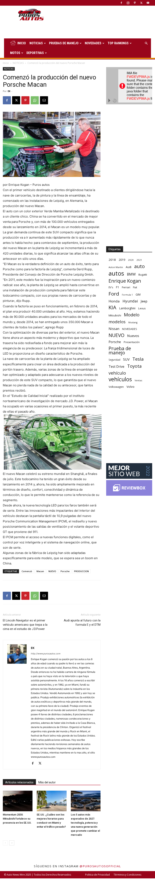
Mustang (132, 322)
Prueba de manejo (120, 350)
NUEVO (52, 571)
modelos (117, 322)
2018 (112, 260)
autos (116, 273)
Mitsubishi (115, 315)
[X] (141, 3)
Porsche (65, 571)
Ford (114, 294)
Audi (128, 267)
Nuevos (133, 336)
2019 (122, 260)
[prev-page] (5, 842)
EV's (111, 287)
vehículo (117, 373)
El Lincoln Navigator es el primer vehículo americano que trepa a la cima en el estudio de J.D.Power (25, 625)
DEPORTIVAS (35, 53)
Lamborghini (127, 308)
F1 (117, 287)
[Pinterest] (135, 3)
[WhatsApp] (35, 100)
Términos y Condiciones (127, 874)
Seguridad (114, 359)
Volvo (130, 387)
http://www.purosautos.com (46, 653)
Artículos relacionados (19, 782)
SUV (126, 359)
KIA (112, 307)
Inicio (6, 63)
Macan (40, 571)
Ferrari (126, 287)
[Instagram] (128, 3)
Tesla (138, 359)
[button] (146, 43)
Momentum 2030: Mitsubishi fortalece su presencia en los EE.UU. (17, 818)
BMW (131, 274)
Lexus (142, 308)
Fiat (135, 287)
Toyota (134, 366)
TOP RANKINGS (118, 43)
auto (139, 266)
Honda (114, 301)
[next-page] (11, 842)
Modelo (131, 315)
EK (9, 91)
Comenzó (27, 571)
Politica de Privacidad (97, 874)
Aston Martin (116, 267)
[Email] (44, 100)
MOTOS (15, 53)
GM (138, 294)
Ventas (138, 380)
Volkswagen (116, 387)
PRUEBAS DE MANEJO (64, 43)
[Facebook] (121, 3)
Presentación (132, 342)
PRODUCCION (81, 571)
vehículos (120, 379)
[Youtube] (148, 3)
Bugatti (142, 274)
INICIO (21, 43)
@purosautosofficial (100, 866)
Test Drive (116, 366)
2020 (131, 259)
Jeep (144, 301)
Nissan (114, 328)
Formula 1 (127, 294)
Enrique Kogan (125, 281)
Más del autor (47, 782)
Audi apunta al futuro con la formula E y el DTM (82, 622)
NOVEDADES (93, 43)
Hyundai (130, 301)
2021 (139, 259)
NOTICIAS (36, 43)
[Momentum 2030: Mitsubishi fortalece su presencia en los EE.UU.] (17, 801)
